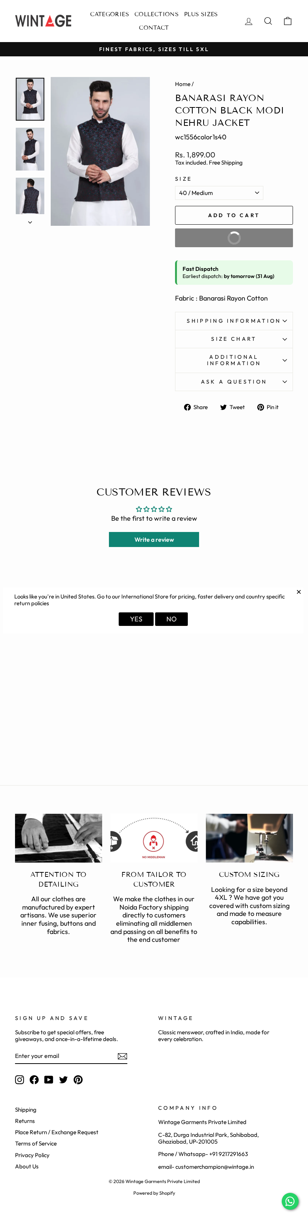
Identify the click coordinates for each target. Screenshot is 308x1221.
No (171, 619)
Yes (136, 619)
